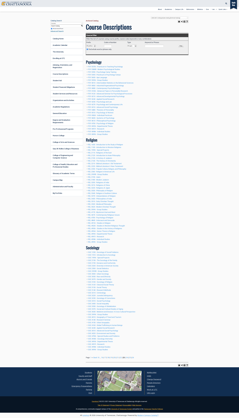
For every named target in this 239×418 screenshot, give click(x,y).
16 (102, 357)
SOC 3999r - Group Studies (98, 314)
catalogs (86, 415)
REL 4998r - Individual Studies (99, 239)
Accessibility (127, 405)
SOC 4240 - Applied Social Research (101, 328)
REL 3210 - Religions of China (99, 185)
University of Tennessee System (121, 409)
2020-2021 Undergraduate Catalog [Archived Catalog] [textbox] (166, 18)
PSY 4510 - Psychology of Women (100, 113)
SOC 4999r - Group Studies (98, 350)
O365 (149, 376)
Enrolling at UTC (59, 58)
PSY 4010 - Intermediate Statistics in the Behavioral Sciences (111, 83)
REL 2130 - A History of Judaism (100, 158)
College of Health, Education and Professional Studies (65, 165)
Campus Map (58, 180)
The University (58, 52)
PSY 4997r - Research (96, 129)
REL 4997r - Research (96, 237)
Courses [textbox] (53, 23)
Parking (89, 389)
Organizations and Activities (63, 100)
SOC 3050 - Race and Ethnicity (99, 277)
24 (127, 357)
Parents (89, 383)
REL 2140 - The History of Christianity (102, 161)
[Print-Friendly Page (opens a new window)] (184, 21)
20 (114, 357)
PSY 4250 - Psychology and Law (100, 102)
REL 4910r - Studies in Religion (99, 223)
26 (133, 357)
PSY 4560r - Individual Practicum (100, 115)
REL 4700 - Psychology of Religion (100, 218)
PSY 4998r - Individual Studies (99, 132)
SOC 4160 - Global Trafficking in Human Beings (105, 325)
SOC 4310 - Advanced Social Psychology (103, 331)
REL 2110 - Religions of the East (100, 153)
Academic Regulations (61, 107)
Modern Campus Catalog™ (148, 415)
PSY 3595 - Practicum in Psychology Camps (104, 75)
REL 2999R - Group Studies (98, 174)
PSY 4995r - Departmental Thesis (100, 126)
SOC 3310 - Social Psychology (99, 301)
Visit (90, 393)
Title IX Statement (103, 405)
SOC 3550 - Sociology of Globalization (102, 306)
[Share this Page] (182, 21)
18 (108, 357)
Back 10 (96, 357)
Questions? (95, 401)
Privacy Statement (116, 405)
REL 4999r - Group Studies (97, 242)
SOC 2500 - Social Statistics (98, 268)
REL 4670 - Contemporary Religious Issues (104, 215)
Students (88, 372)
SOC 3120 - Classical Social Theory (101, 285)
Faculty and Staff (85, 376)
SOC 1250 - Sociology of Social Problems (103, 252)
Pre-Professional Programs (63, 129)
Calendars (151, 386)
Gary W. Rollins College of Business (66, 149)
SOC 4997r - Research (96, 344)
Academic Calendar (60, 45)
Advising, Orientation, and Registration (62, 66)
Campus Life (179, 9)
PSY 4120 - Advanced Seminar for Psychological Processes (110, 94)
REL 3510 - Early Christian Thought (101, 201)
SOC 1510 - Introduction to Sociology (101, 255)
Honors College (58, 136)
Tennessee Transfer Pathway (153, 409)
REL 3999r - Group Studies (97, 209)
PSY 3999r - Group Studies (98, 80)
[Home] (16, 3)
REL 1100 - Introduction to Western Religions (104, 147)
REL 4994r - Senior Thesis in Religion (101, 231)
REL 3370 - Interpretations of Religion (102, 196)
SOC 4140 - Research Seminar (99, 320)
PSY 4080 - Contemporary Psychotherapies (104, 88)
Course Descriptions (60, 74)
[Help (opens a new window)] (187, 21)
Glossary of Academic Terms (64, 173)
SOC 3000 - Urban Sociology (98, 274)
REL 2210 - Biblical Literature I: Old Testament (105, 164)
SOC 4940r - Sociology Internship (100, 339)
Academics (168, 9)
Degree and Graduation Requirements (61, 121)
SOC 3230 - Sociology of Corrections (101, 298)
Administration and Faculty (63, 187)
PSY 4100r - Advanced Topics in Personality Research (108, 91)
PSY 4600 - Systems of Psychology (101, 118)
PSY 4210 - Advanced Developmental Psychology (106, 96)
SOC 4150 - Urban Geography (99, 323)
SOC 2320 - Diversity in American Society (103, 266)
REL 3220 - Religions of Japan (99, 188)
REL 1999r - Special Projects (98, 150)
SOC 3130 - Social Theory (97, 287)
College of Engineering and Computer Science (63, 156)
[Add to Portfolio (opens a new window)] (179, 21)
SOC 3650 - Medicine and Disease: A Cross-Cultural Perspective (111, 312)
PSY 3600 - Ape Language (97, 77)
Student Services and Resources (65, 94)
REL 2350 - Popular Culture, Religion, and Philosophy (107, 169)
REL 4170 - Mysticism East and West (101, 212)
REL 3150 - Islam (94, 177)
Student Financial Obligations (64, 87)
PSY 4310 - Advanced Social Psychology (103, 107)
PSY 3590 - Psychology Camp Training (102, 72)
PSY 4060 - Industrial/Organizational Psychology (106, 86)
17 (105, 357)
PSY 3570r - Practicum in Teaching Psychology (105, 67)
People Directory (153, 383)
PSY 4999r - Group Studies (98, 134)
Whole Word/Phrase (58, 28)
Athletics (200, 9)
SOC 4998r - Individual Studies (99, 347)
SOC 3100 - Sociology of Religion (100, 282)
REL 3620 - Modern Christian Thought (102, 207)
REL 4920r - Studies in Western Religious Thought (106, 226)
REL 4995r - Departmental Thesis (100, 234)
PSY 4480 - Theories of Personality (101, 110)
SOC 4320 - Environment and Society (101, 333)
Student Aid (57, 81)
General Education (60, 113)
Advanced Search (57, 31)
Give (207, 9)
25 (130, 357)
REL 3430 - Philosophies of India (100, 199)
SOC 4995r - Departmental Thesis (100, 341)
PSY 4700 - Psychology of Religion (101, 123)
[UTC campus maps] (119, 390)
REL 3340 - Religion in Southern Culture (102, 193)
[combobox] (169, 18)
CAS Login (151, 393)
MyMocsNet (151, 372)
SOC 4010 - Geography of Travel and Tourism (104, 317)
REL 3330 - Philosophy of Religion (100, 191)
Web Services (136, 405)
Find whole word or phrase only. (100, 49)
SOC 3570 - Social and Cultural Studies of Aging (105, 309)
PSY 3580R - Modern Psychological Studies (104, 69)
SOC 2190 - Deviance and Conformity (101, 263)
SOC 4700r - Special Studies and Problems (104, 336)
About (160, 9)
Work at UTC (152, 389)
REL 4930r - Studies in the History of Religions (105, 228)
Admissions (190, 9)
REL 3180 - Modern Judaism (98, 180)
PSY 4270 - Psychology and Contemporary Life (105, 104)
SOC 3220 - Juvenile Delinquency (100, 295)
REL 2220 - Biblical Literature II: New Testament (105, 166)
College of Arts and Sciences (64, 142)
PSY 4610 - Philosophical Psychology (102, 121)
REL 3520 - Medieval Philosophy (100, 204)
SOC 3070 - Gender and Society (99, 279)
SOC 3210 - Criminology (97, 293)
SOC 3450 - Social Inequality (98, 304)
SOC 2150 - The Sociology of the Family (102, 260)
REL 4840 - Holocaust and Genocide (101, 220)
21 (117, 357)
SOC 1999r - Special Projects (99, 258)
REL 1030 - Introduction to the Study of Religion (105, 145)
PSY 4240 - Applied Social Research (101, 99)
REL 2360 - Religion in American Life (101, 172)
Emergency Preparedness (82, 386)
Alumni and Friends (84, 379)
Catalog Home (58, 39)
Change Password (154, 379)
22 (121, 357)
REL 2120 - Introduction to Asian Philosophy (104, 155)
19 (111, 357)
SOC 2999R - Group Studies (98, 271)
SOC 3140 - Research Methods (99, 290)
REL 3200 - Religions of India (98, 182)
